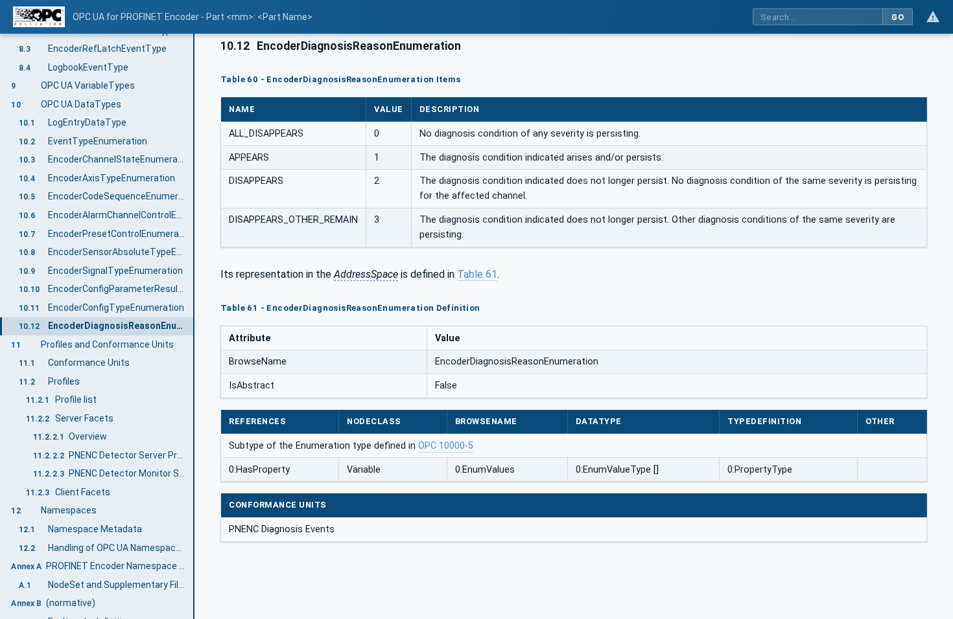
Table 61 (477, 274)
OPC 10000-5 (445, 445)
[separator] (194, 326)
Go (897, 17)
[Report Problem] (933, 17)
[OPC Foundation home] (39, 16)
